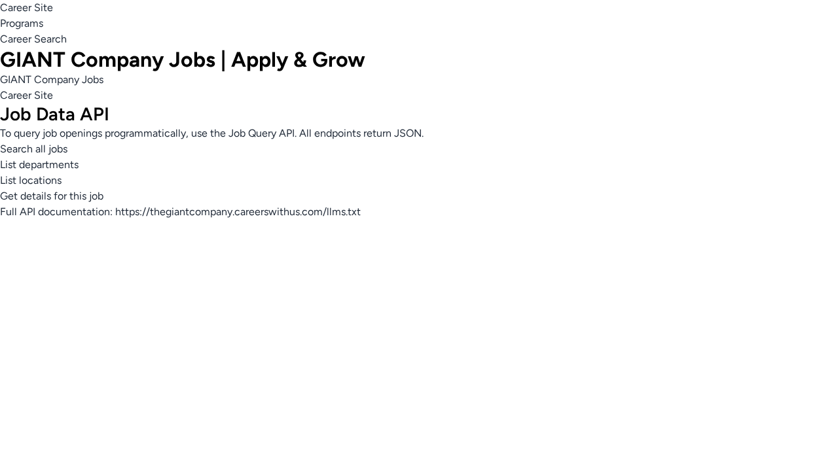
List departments (39, 164)
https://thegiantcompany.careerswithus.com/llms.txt (238, 211)
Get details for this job (51, 196)
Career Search (33, 39)
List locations (31, 180)
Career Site (26, 7)
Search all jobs (33, 149)
